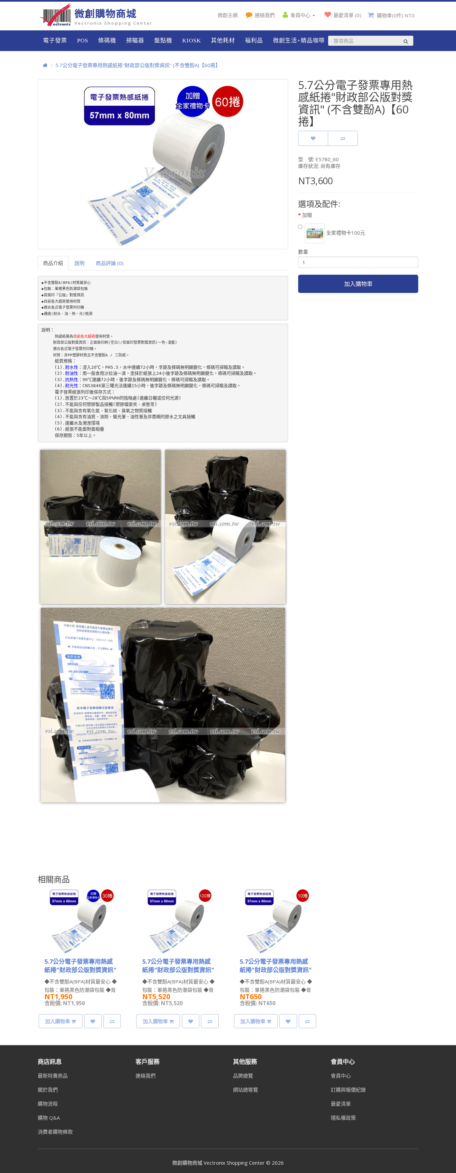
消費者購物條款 (55, 1131)
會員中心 (341, 1075)
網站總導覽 (245, 1089)
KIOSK (191, 40)
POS (82, 40)
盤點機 (163, 40)
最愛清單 (341, 1103)
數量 (303, 251)
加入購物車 (358, 284)
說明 (79, 263)
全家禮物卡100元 (345, 232)
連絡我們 (146, 1075)
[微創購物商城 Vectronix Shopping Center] (56, 24)
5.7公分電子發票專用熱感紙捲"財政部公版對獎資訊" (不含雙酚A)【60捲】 (137, 65)
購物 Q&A (49, 1117)
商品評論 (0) (110, 263)
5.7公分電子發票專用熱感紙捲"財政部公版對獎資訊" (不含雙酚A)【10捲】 (276, 969)
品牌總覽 (243, 1075)
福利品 (254, 40)
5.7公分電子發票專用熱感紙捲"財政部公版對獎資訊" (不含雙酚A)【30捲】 (80, 969)
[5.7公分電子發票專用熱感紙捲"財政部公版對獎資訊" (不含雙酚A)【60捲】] (163, 164)
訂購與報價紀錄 (348, 1089)
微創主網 (228, 15)
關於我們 (48, 1089)
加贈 (307, 215)
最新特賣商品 (53, 1075)
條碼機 (107, 40)
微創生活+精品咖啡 (299, 40)
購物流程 (48, 1103)
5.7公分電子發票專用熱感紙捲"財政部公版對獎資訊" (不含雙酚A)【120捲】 (178, 969)
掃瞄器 (135, 40)
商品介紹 (53, 263)
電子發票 (55, 40)
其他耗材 (223, 40)
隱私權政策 (343, 1117)
